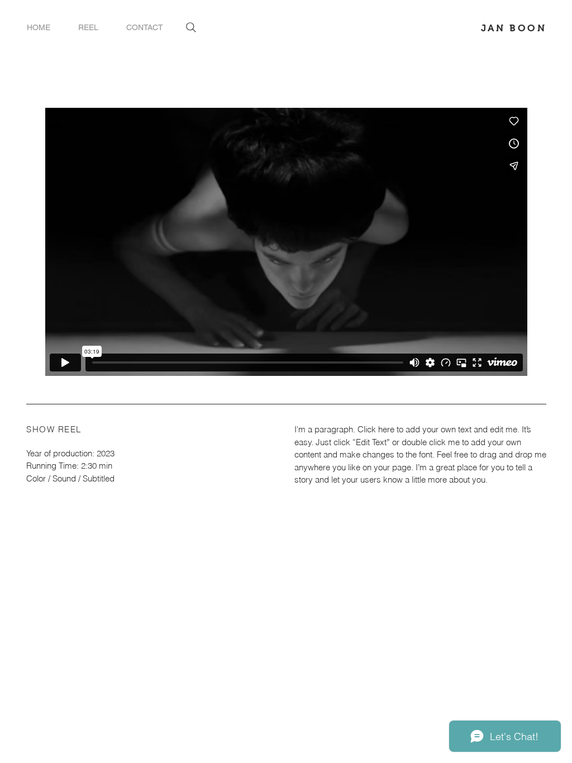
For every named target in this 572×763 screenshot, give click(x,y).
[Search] (191, 27)
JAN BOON (513, 28)
